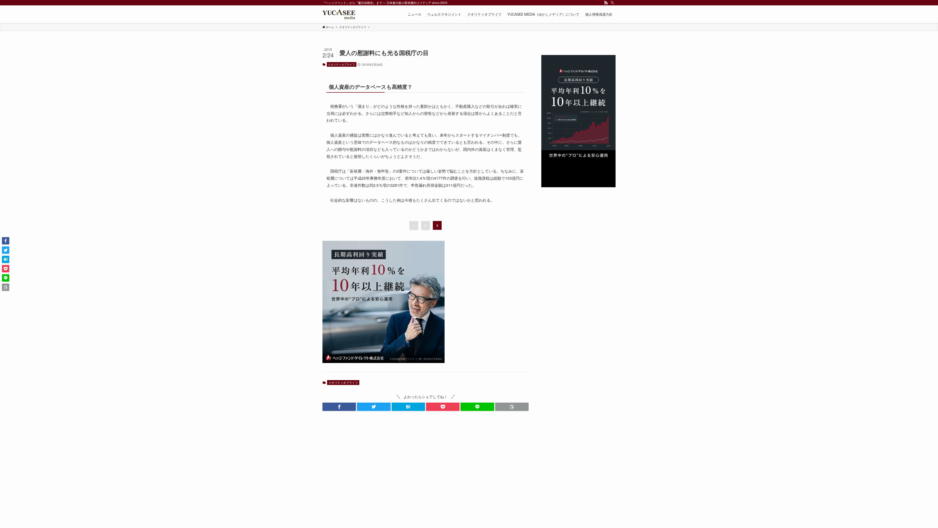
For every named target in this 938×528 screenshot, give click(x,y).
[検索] (612, 2)
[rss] (606, 2)
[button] (339, 407)
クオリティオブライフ (341, 64)
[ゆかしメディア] (338, 14)
